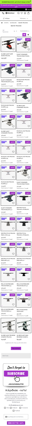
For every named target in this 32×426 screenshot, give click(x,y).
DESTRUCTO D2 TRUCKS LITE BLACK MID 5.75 (23, 209)
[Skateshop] (10, 13)
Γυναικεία (25, 408)
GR (2, 9)
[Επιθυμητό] (13, 49)
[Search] (18, 13)
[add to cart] (28, 13)
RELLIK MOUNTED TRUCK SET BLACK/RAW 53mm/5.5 (23, 311)
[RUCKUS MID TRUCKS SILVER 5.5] (24, 70)
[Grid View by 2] (24, 34)
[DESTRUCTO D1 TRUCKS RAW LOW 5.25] (8, 223)
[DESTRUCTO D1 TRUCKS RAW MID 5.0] (24, 249)
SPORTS (6, 22)
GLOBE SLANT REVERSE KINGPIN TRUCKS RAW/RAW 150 (8, 337)
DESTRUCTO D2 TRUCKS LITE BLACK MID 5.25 (23, 235)
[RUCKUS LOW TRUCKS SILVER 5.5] (24, 121)
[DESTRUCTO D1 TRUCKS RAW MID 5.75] (8, 249)
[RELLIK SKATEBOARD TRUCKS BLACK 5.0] (24, 274)
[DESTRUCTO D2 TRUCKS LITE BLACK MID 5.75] (24, 198)
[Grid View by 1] (28, 34)
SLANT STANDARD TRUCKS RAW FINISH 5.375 (23, 56)
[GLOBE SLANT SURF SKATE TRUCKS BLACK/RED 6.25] (8, 44)
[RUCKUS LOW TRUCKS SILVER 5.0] (24, 147)
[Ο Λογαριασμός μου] (25, 13)
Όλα (7, 408)
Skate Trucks (23, 22)
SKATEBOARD (13, 22)
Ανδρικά (14, 408)
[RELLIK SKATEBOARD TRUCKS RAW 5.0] (8, 299)
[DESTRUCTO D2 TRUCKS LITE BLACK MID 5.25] (24, 223)
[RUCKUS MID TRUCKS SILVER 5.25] (8, 95)
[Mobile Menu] (2, 13)
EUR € (14, 9)
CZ (10, 9)
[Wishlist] (22, 13)
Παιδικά (17, 410)
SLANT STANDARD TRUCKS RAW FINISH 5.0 (23, 184)
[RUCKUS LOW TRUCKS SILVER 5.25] (8, 147)
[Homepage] (1, 23)
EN (6, 9)
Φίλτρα (7, 18)
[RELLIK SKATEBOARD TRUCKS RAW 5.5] (8, 274)
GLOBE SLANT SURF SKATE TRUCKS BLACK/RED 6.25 (7, 55)
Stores (29, 9)
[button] (3, 50)
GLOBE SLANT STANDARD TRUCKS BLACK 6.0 (22, 107)
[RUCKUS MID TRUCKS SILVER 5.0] (8, 172)
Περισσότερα (16, 348)
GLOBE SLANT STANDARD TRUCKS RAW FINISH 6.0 (7, 133)
